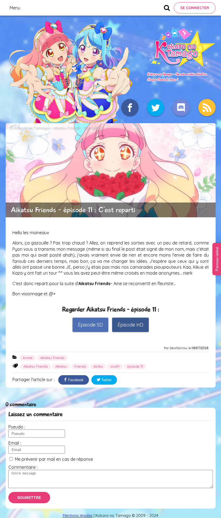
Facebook (75, 380)
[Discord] (181, 107)
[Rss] (207, 107)
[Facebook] (130, 107)
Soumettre (29, 497)
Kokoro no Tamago (31, 128)
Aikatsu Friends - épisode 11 (77, 128)
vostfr (115, 366)
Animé (28, 358)
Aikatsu (61, 366)
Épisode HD (130, 325)
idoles (98, 366)
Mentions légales (77, 515)
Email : (14, 443)
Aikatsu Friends (52, 358)
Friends (80, 366)
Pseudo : (16, 427)
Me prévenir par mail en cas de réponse (54, 459)
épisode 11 (135, 366)
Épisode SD (90, 325)
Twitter (106, 380)
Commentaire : (22, 467)
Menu (15, 7)
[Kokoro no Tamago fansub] (181, 68)
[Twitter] (155, 107)
